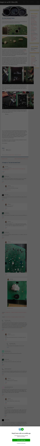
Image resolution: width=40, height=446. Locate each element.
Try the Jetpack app (21, 440)
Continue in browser (21, 443)
